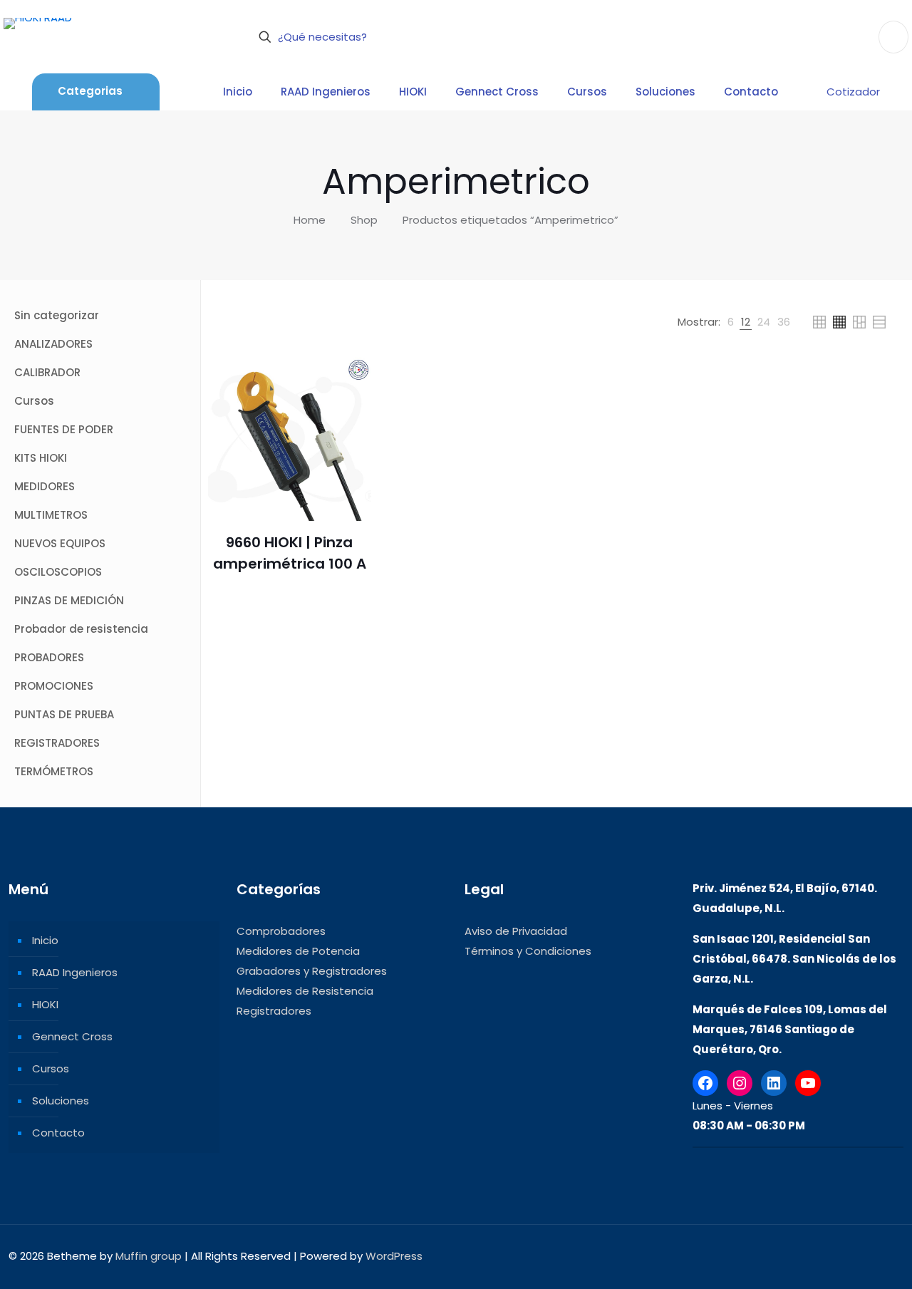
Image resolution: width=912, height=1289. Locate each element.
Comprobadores (281, 930)
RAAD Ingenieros (75, 972)
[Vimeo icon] (839, 1255)
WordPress (394, 1255)
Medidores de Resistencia (305, 990)
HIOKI (45, 1004)
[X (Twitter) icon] (824, 1255)
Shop (364, 219)
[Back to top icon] (888, 1255)
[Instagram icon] (854, 1255)
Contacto (58, 1132)
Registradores (274, 1010)
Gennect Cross (72, 1036)
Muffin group (148, 1255)
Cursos (50, 1068)
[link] (730, 322)
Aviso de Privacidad (516, 930)
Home (310, 219)
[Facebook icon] (809, 1255)
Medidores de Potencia (298, 950)
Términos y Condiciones (528, 950)
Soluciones (60, 1100)
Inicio (45, 940)
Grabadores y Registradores (312, 970)
